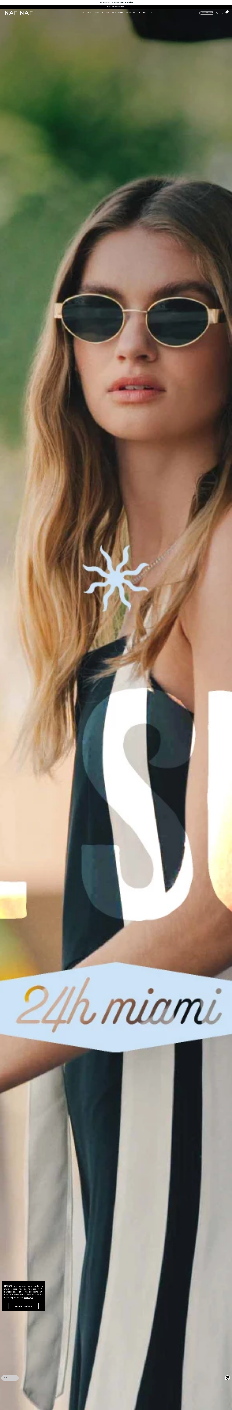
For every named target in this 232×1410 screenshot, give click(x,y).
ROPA (89, 13)
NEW (82, 13)
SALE (150, 13)
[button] (206, 13)
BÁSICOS (105, 13)
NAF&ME (142, 13)
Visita (8, 1378)
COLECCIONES (117, 13)
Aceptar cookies (23, 1306)
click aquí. (28, 1298)
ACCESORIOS (131, 13)
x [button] (14, 1378)
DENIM (96, 13)
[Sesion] (221, 13)
